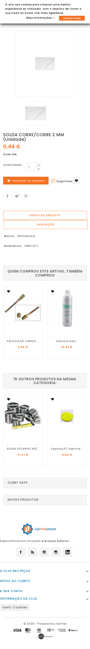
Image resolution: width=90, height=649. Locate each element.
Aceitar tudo (72, 18)
